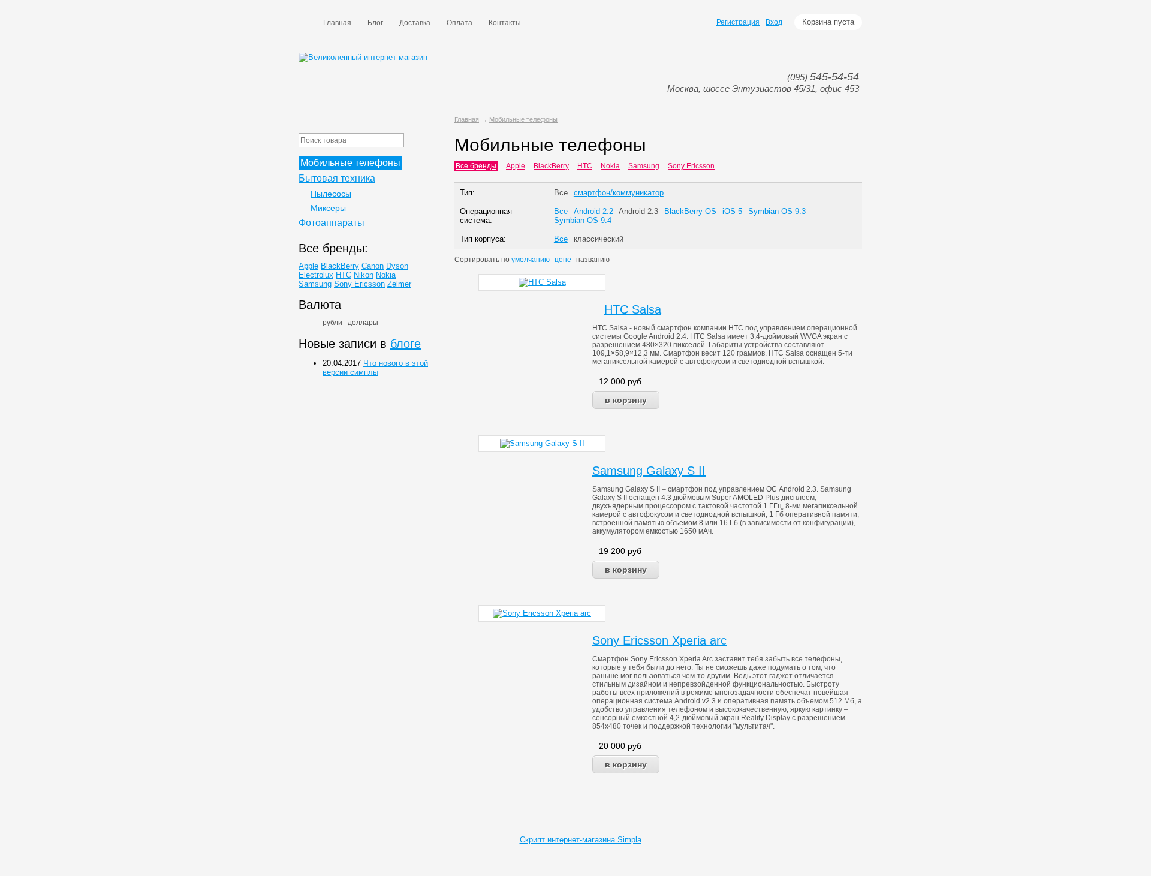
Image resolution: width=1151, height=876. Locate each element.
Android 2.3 (638, 211)
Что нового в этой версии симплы (375, 368)
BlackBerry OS (690, 211)
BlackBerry (551, 166)
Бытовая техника (337, 178)
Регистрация (738, 22)
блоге (405, 343)
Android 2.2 (593, 211)
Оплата (459, 23)
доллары (363, 322)
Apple (515, 166)
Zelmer (399, 283)
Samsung (643, 166)
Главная (337, 23)
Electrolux (316, 274)
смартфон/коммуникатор (619, 192)
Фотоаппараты (331, 223)
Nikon (363, 274)
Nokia (610, 166)
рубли (332, 322)
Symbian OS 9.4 (582, 220)
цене (563, 259)
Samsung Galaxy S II (649, 470)
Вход (774, 22)
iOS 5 (732, 211)
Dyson (397, 265)
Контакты (505, 23)
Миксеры (328, 208)
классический (598, 238)
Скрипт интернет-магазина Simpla (580, 839)
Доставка (414, 23)
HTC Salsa (632, 309)
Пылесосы (331, 193)
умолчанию (530, 259)
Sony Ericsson (691, 166)
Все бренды (476, 166)
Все (561, 192)
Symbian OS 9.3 (777, 211)
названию (593, 259)
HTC (584, 166)
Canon (372, 265)
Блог (375, 23)
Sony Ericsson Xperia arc (659, 640)
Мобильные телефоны (523, 119)
